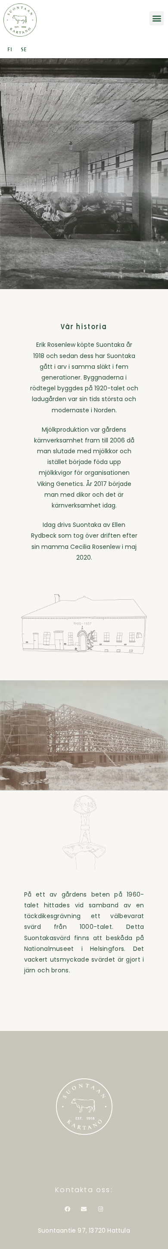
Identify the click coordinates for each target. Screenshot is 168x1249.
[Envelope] (84, 1209)
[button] (156, 18)
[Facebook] (67, 1209)
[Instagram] (100, 1209)
